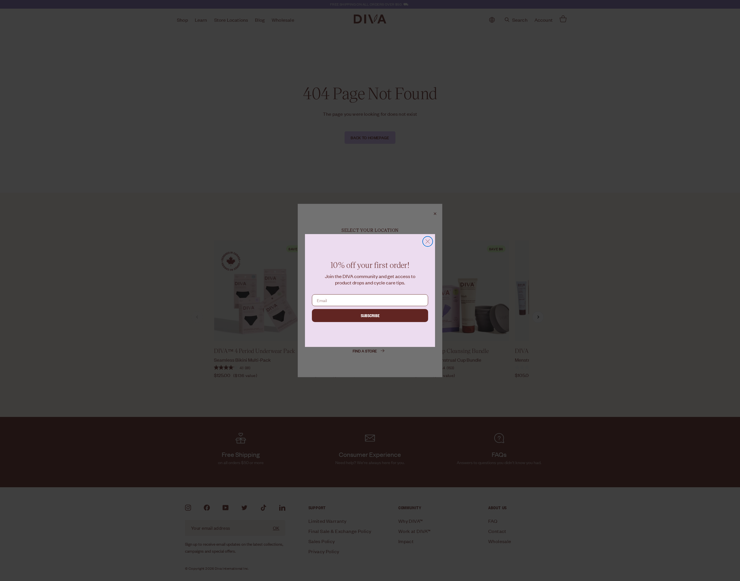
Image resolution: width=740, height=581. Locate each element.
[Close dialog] (428, 241)
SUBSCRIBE (370, 315)
